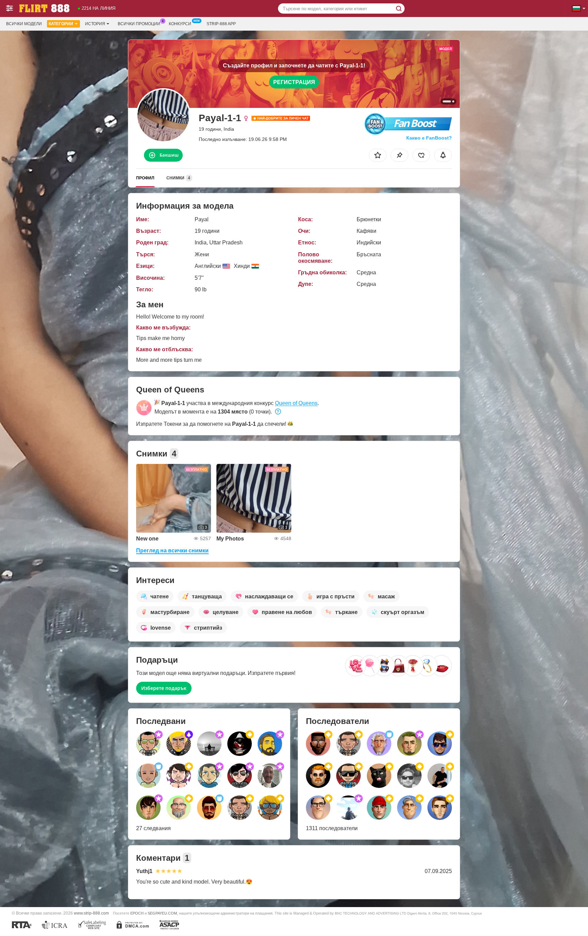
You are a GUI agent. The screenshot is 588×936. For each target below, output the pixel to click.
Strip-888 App (221, 23)
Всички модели (24, 23)
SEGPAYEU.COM (162, 913)
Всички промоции (139, 23)
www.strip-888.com (91, 913)
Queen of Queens (296, 403)
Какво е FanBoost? (429, 138)
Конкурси (180, 23)
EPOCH (137, 913)
